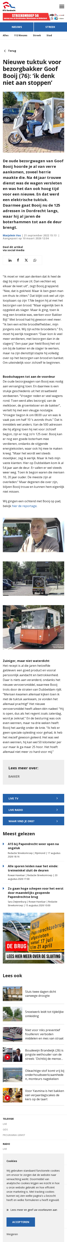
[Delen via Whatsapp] (35, 260)
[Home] (17, 6)
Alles (6, 35)
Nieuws (17, 27)
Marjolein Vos (12, 235)
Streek (50, 27)
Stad (49, 35)
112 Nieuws (20, 35)
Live (5, 1124)
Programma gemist (14, 1135)
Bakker (14, 776)
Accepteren (20, 1222)
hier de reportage (24, 506)
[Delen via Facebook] (18, 260)
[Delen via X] (26, 260)
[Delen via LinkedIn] (10, 260)
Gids (5, 1129)
